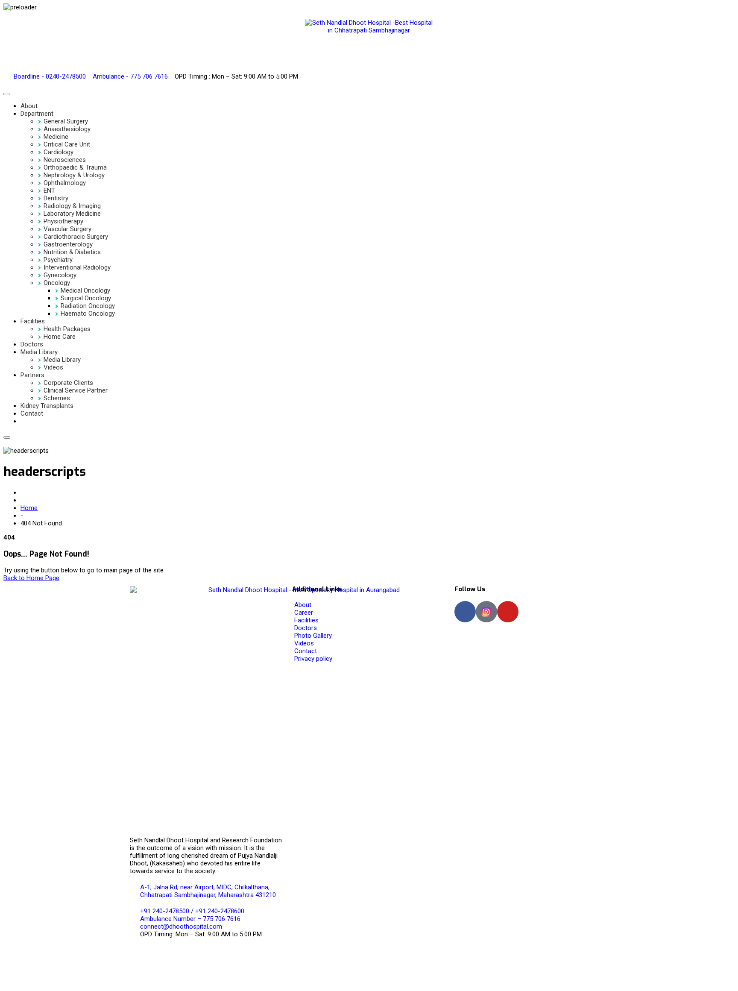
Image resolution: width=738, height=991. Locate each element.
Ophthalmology (65, 183)
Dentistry (56, 198)
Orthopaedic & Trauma (75, 167)
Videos (53, 367)
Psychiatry (58, 260)
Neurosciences (65, 160)
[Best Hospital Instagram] (486, 611)
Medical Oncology (85, 290)
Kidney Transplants (46, 406)
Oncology (57, 283)
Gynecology (60, 275)
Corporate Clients (68, 383)
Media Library (39, 352)
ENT (49, 190)
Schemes (57, 398)
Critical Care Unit (67, 144)
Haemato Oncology (88, 313)
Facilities (32, 321)
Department (36, 113)
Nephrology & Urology (74, 175)
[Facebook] (465, 611)
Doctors (31, 344)
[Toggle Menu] (6, 94)
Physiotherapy (63, 221)
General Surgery (66, 121)
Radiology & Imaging (72, 206)
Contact (31, 413)
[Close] (6, 437)
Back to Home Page (31, 578)
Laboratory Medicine (72, 213)
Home (29, 508)
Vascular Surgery (67, 229)
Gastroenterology (68, 244)
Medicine (56, 137)
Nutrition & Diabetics (72, 252)
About (29, 106)
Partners (32, 375)
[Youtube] (507, 611)
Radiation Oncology (88, 306)
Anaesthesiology (67, 129)
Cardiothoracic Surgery (76, 236)
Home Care (60, 336)
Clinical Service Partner (76, 390)
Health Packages (67, 329)
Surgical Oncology (86, 298)
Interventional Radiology (77, 267)
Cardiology (58, 152)
